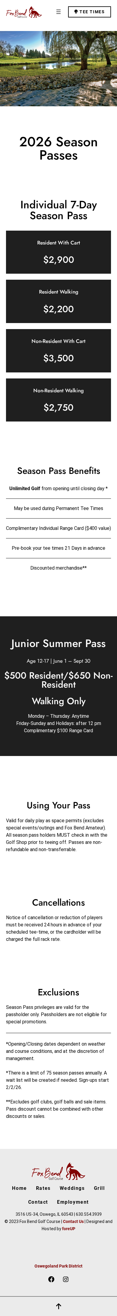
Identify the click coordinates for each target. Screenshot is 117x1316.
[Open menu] (58, 11)
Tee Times (91, 11)
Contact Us (73, 1221)
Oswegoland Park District (58, 1266)
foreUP (68, 1228)
